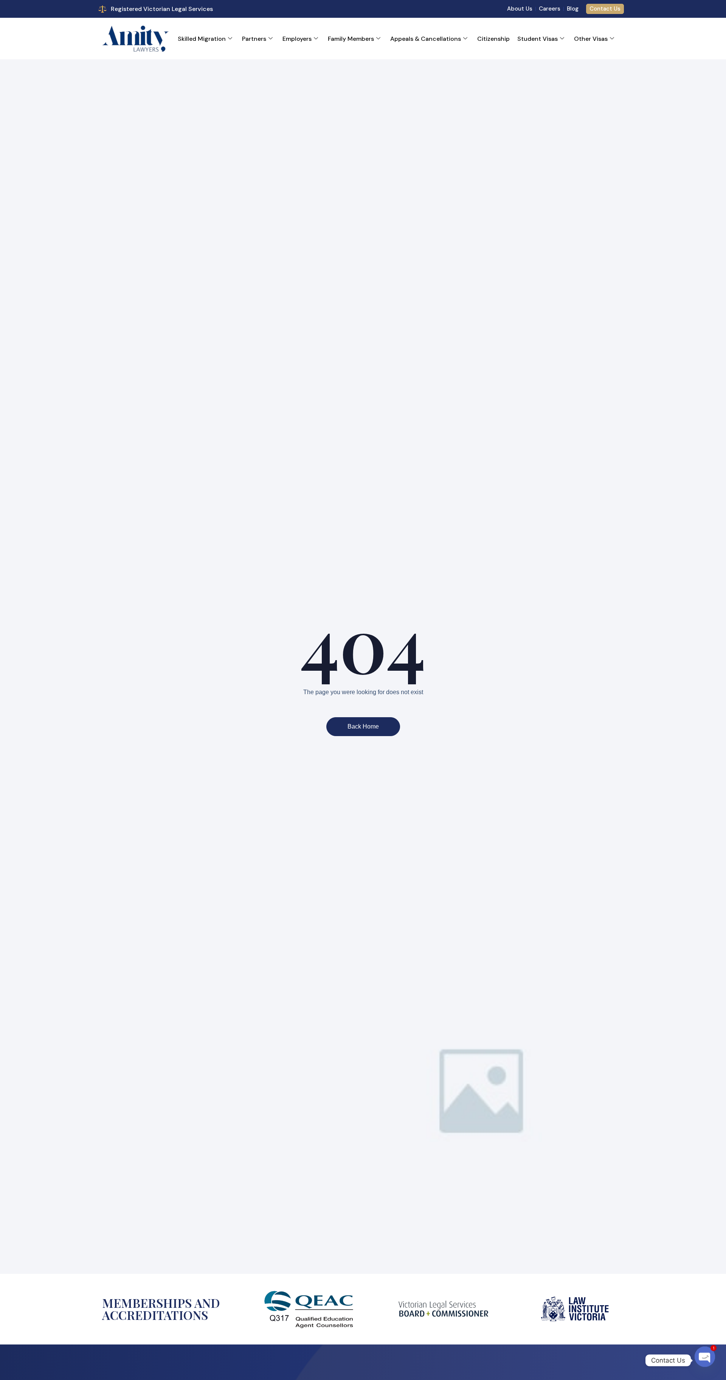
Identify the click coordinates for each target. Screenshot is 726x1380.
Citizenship (493, 39)
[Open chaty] (705, 1359)
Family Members (351, 39)
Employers (297, 39)
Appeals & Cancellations (425, 39)
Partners (254, 39)
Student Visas (537, 39)
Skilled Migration (202, 39)
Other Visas (591, 39)
